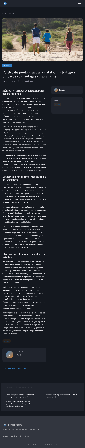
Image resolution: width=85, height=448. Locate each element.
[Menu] (80, 3)
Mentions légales (16, 436)
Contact (27, 436)
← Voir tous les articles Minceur (14, 368)
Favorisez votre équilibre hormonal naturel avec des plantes (61, 396)
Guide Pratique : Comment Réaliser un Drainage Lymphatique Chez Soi (20, 396)
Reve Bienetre (15, 424)
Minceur (11, 13)
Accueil (4, 13)
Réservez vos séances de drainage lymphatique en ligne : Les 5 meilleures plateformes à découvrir (20, 403)
